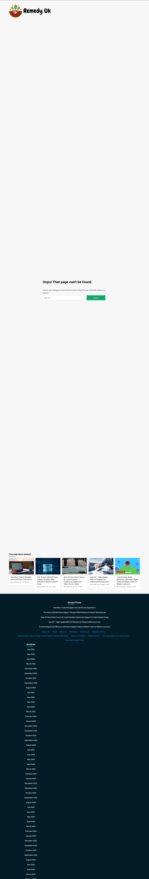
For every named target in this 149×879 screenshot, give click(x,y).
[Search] (138, 24)
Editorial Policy (93, 636)
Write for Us (84, 632)
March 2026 (30, 664)
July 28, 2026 (25, 582)
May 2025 (31, 702)
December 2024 (31, 726)
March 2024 (30, 769)
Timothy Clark (95, 584)
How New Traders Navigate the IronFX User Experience (74, 608)
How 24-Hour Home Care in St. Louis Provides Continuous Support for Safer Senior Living (74, 617)
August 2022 (31, 860)
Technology (120, 572)
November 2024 (31, 731)
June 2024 (31, 755)
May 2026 (31, 654)
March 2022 (30, 874)
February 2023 (31, 831)
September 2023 (31, 798)
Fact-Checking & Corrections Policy (115, 636)
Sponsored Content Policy (74, 640)
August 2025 (31, 688)
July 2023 (30, 807)
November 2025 (31, 673)
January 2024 (31, 778)
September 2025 (31, 683)
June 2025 (31, 697)
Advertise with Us (98, 632)
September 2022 (31, 855)
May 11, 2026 (132, 586)
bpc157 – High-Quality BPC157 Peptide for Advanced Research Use (99, 579)
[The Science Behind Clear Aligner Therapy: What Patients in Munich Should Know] (48, 566)
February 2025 (31, 716)
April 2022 (31, 869)
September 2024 (31, 740)
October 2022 (31, 850)
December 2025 (31, 669)
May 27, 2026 (105, 584)
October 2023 (31, 793)
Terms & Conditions (78, 636)
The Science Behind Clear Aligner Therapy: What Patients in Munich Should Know (74, 612)
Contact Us (45, 632)
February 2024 (31, 774)
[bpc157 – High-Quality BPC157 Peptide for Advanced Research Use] (101, 566)
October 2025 (31, 678)
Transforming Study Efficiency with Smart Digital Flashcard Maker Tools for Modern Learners (74, 627)
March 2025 (30, 712)
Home (54, 632)
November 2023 (31, 788)
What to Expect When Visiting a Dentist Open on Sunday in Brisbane (42, 636)
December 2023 (31, 783)
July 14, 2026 (78, 586)
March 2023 (30, 826)
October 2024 (31, 735)
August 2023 (31, 802)
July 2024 (30, 750)
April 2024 (31, 764)
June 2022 (31, 865)
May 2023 (31, 817)
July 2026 (30, 649)
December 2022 (31, 841)
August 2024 (31, 745)
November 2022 (31, 845)
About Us (63, 632)
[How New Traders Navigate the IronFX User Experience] (21, 566)
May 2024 (31, 759)
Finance (13, 572)
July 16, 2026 (52, 586)
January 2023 (31, 836)
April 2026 (31, 659)
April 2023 (31, 822)
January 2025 (31, 721)
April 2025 (31, 707)
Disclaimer (73, 632)
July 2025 (30, 692)
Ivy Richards (15, 582)
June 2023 (31, 812)
